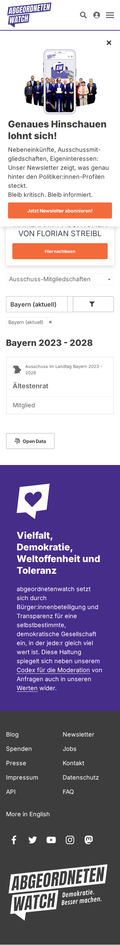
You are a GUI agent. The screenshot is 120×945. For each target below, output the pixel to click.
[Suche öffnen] (83, 15)
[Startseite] (29, 15)
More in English (28, 814)
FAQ (68, 791)
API (11, 791)
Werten (27, 687)
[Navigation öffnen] (110, 15)
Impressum (22, 777)
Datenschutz (81, 777)
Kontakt (73, 763)
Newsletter (78, 734)
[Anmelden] (97, 15)
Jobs (70, 748)
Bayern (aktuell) (25, 322)
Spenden (19, 748)
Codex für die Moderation (53, 669)
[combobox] (42, 304)
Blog (12, 734)
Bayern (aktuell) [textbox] (33, 304)
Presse (16, 763)
